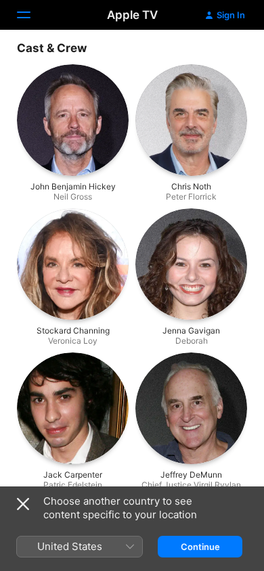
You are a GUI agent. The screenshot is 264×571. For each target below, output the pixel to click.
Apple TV (132, 15)
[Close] (23, 504)
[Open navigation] (32, 15)
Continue (200, 546)
